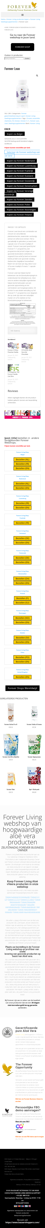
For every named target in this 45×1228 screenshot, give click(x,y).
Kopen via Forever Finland (19, 214)
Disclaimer (37, 1182)
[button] (37, 76)
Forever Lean (34, 121)
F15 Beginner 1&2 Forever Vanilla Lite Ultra (13, 374)
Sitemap (18, 1184)
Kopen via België (15, 134)
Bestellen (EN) (22, 468)
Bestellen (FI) (22, 598)
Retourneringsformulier (22, 1215)
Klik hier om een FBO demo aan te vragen (29, 1136)
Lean (6, 123)
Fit (13, 121)
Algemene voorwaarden (16, 1179)
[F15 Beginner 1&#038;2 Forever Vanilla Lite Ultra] (13, 367)
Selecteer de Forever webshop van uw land (22, 154)
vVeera (11, 884)
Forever (17, 121)
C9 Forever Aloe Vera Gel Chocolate (26, 352)
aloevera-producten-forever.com (28, 1164)
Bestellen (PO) (22, 657)
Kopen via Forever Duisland (20, 175)
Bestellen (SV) (22, 637)
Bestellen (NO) (23, 618)
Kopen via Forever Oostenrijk (21, 180)
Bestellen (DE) (22, 538)
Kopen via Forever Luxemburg (21, 165)
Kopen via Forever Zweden (19, 199)
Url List (38, 1184)
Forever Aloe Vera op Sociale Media (14, 1174)
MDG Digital (7, 1169)
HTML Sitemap (26, 1184)
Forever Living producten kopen (18, 19)
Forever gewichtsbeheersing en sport (22, 27)
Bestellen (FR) (22, 463)
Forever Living (35, 123)
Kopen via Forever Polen (18, 204)
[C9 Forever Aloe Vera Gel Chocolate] (27, 345)
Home (3, 19)
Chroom (29, 118)
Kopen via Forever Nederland (21, 160)
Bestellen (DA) (22, 578)
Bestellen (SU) (22, 602)
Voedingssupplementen (17, 123)
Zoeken (27, 58)
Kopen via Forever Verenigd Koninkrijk (18, 193)
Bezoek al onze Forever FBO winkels (22, 1169)
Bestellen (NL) (22, 459)
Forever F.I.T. (25, 121)
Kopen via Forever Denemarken (22, 185)
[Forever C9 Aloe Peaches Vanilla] (13, 345)
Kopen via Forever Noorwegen (21, 209)
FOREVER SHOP (22, 47)
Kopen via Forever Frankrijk (20, 170)
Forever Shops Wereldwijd (22, 688)
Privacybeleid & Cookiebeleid (32, 1179)
